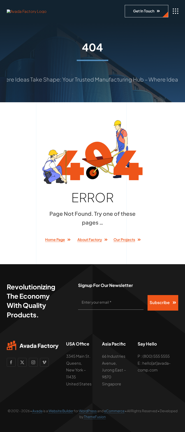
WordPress (88, 411)
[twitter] (22, 362)
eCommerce (114, 411)
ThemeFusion (95, 416)
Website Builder (61, 411)
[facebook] (11, 362)
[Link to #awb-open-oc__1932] (175, 11)
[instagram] (33, 362)
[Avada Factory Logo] (26, 11)
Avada (37, 411)
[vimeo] (44, 362)
